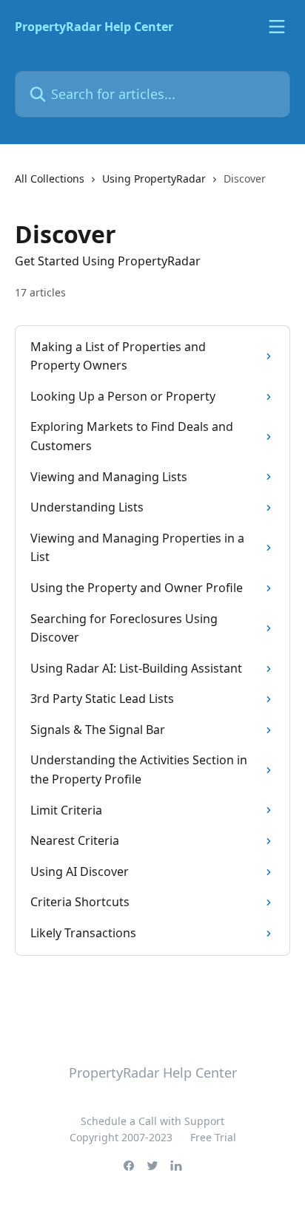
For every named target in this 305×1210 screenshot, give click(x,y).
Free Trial (213, 1137)
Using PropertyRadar (154, 178)
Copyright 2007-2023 (121, 1137)
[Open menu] (277, 26)
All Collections (49, 178)
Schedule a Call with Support (152, 1121)
